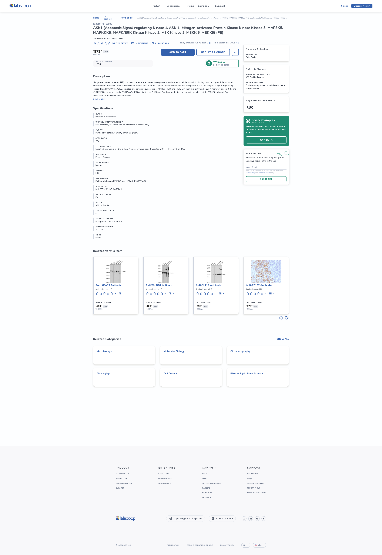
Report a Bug (253, 488)
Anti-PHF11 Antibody (208, 285)
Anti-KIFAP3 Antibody (108, 285)
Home (96, 18)
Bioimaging (103, 373)
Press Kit (206, 497)
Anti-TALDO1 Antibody (159, 285)
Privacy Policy (250, 173)
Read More (98, 99)
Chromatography (240, 351)
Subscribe (266, 179)
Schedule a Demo (255, 483)
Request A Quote (213, 52)
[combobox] (245, 545)
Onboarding (164, 483)
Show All (283, 339)
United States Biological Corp (108, 38)
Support (220, 6)
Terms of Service (264, 173)
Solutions (163, 473)
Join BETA (266, 140)
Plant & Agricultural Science (246, 373)
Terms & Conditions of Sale (200, 545)
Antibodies (126, 18)
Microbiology (104, 351)
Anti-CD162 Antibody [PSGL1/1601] (258, 285)
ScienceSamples (124, 483)
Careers (206, 488)
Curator (120, 488)
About (205, 473)
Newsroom (207, 493)
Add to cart (177, 52)
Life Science (108, 18)
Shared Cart (122, 478)
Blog (204, 478)
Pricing (190, 6)
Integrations (164, 478)
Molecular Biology (174, 351)
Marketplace (122, 473)
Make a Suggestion (256, 493)
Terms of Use (173, 545)
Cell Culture (170, 373)
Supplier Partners (211, 483)
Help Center (253, 473)
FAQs (249, 478)
